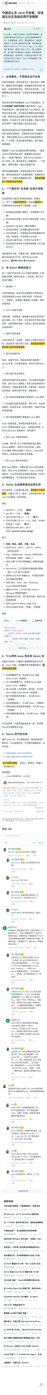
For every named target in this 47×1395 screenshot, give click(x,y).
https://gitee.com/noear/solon (18, 752)
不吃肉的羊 (39, 808)
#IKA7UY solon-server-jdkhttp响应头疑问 (20, 805)
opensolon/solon (16, 782)
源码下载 (40, 811)
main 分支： (8, 811)
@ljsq (13, 1131)
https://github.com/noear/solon (19, 756)
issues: (6, 800)
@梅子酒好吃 (16, 913)
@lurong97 (15, 862)
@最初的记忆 (16, 957)
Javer (41, 802)
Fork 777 (39, 782)
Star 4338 (31, 782)
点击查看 (26, 776)
